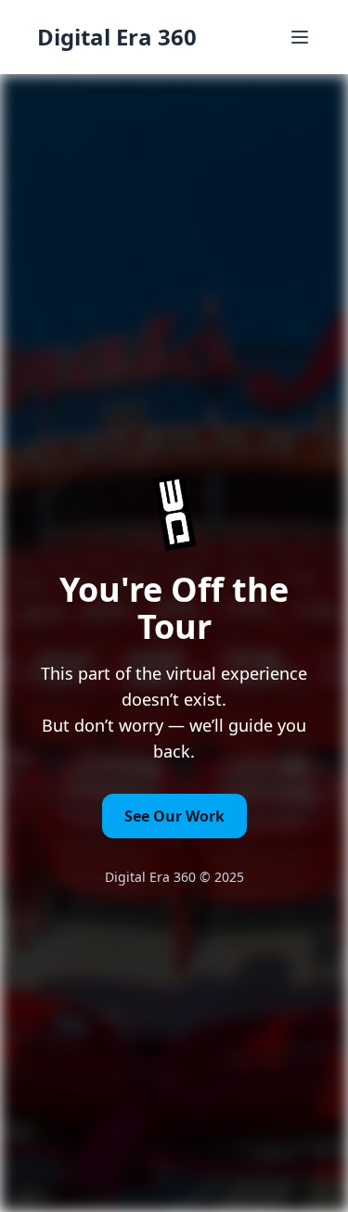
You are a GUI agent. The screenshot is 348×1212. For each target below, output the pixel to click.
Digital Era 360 (117, 37)
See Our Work (174, 816)
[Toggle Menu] (300, 37)
